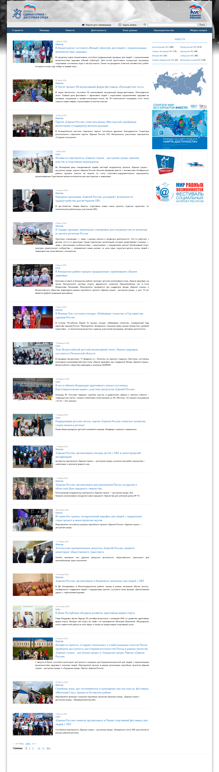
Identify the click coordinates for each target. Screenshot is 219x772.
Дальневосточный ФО (190, 60)
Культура (59, 310)
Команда (44, 30)
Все (48, 748)
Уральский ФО (186, 51)
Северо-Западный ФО (162, 51)
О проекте (17, 30)
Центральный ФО (160, 47)
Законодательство (164, 30)
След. (28, 743)
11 (43, 748)
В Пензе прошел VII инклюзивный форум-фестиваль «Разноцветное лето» (99, 87)
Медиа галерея (198, 30)
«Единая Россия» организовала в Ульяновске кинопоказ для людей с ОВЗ (99, 581)
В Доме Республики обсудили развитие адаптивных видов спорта (95, 613)
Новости (70, 30)
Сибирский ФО (187, 55)
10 (39, 748)
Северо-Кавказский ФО (163, 60)
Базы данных (130, 30)
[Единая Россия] (195, 17)
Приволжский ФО (188, 47)
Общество (59, 44)
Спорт (57, 154)
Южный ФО (157, 55)
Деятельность (98, 30)
